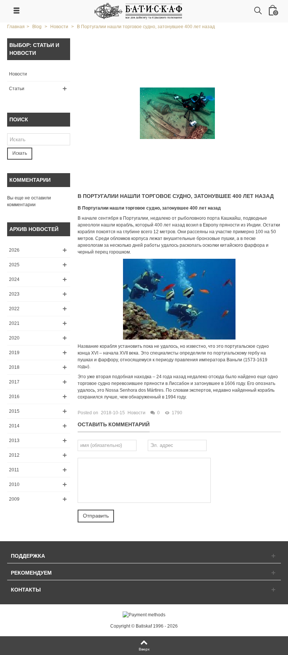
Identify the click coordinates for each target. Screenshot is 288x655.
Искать (19, 153)
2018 (14, 367)
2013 (14, 440)
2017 (14, 382)
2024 (14, 279)
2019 (14, 352)
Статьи (16, 88)
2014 (14, 426)
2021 (14, 323)
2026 (14, 250)
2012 (14, 455)
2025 (14, 264)
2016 (14, 396)
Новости (18, 74)
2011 (14, 469)
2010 (14, 484)
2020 (14, 338)
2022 (14, 308)
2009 (14, 499)
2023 (14, 294)
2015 (14, 411)
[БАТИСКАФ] (139, 11)
